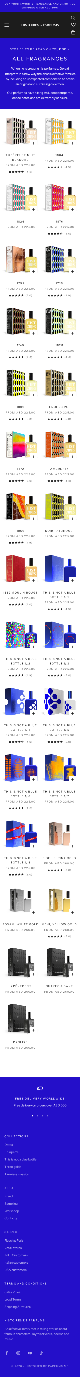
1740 (20, 345)
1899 (20, 407)
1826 (20, 221)
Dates (8, 1145)
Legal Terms (13, 1299)
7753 (20, 283)
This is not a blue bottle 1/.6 (20, 794)
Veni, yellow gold (59, 924)
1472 (20, 468)
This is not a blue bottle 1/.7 (59, 794)
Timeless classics (16, 1174)
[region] (40, 1097)
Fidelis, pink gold (59, 858)
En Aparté (11, 1152)
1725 (59, 283)
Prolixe (20, 1042)
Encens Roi (59, 407)
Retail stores (13, 1248)
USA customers (15, 1270)
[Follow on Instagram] (18, 1353)
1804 (60, 155)
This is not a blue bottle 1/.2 (20, 661)
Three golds (12, 1167)
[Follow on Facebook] (6, 1353)
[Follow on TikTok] (41, 1353)
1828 (59, 345)
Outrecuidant (59, 986)
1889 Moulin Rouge (20, 592)
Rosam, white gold (20, 924)
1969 (20, 530)
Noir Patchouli (59, 530)
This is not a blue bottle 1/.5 (59, 727)
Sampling (11, 1204)
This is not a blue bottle (20, 1159)
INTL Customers (16, 1255)
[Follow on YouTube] (30, 1353)
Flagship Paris (14, 1240)
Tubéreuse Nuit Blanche (20, 157)
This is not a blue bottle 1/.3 (59, 661)
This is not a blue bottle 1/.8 (20, 860)
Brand (8, 1196)
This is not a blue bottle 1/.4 (20, 727)
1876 (59, 221)
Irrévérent (21, 986)
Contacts (10, 1218)
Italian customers (16, 1263)
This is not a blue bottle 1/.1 (59, 595)
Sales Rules (12, 1292)
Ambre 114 (59, 468)
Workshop (11, 1211)
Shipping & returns (17, 1307)
